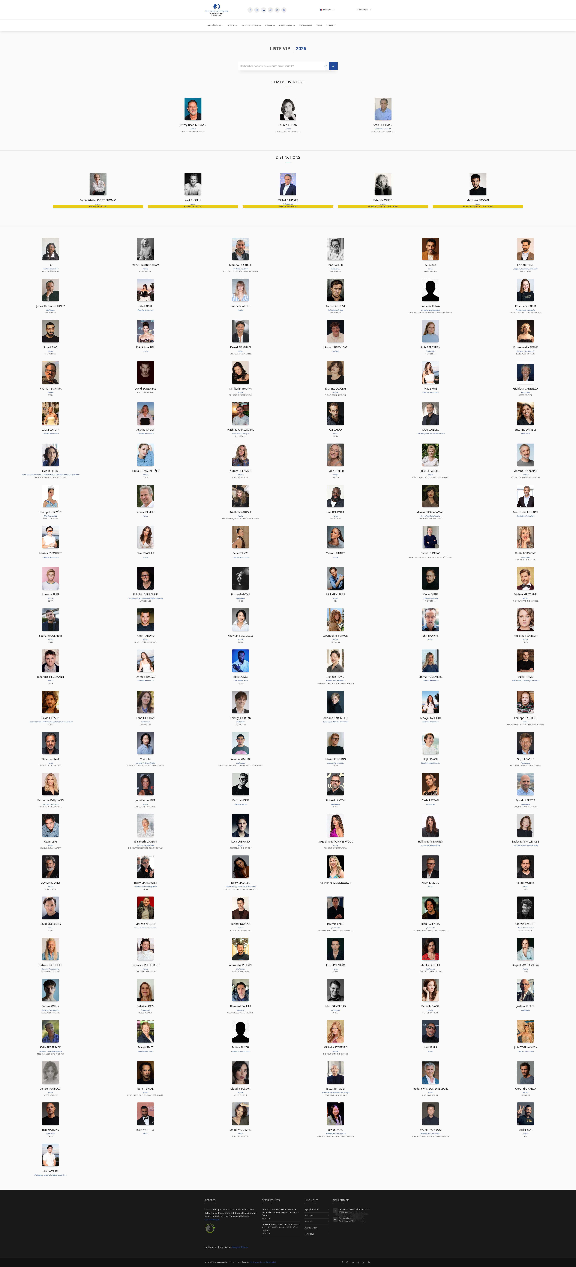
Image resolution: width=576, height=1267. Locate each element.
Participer (309, 1215)
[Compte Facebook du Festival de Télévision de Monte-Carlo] (342, 1262)
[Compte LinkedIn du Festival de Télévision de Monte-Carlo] (353, 1262)
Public (231, 25)
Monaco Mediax (240, 1247)
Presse (268, 25)
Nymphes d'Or (311, 1209)
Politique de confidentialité (263, 1262)
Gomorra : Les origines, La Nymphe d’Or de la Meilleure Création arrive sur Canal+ (280, 1212)
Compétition (214, 25)
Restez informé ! (346, 1221)
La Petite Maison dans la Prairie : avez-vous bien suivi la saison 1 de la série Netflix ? (280, 1227)
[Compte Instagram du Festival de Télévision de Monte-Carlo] (347, 1262)
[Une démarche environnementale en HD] (210, 1229)
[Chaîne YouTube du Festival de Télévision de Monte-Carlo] (369, 1262)
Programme (305, 25)
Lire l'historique (212, 1219)
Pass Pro (308, 1221)
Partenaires (285, 25)
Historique (309, 1233)
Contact (331, 25)
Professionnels (250, 25)
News (319, 25)
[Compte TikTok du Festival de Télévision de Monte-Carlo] (358, 1262)
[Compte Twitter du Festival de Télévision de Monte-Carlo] (363, 1262)
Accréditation (310, 1227)
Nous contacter (345, 1218)
